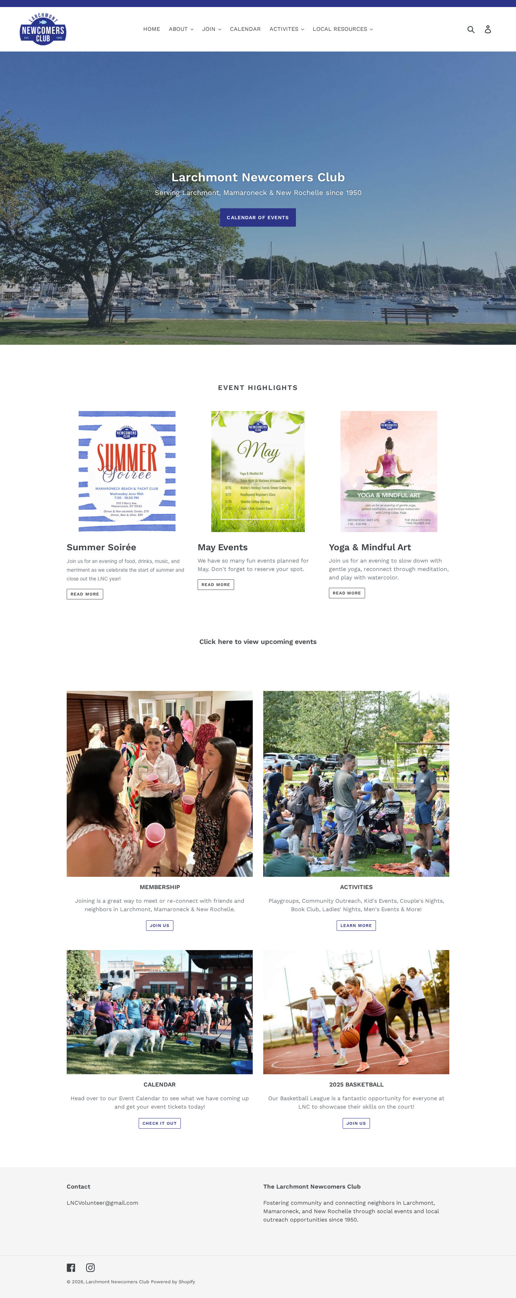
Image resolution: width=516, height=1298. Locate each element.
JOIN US (160, 925)
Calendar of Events (258, 217)
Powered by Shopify (173, 1281)
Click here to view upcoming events (258, 642)
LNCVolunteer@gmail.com (102, 1202)
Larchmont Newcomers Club (117, 1281)
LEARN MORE (356, 925)
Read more (85, 594)
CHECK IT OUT (160, 1123)
